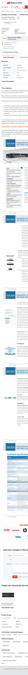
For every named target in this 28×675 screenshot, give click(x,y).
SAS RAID (18, 621)
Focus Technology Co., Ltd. (19, 668)
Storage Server (18, 656)
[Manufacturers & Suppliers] (14, 2)
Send (15, 577)
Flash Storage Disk (7, 656)
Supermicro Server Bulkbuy (9, 660)
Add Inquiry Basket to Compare (10, 52)
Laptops (4, 621)
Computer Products (10, 11)
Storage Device (19, 11)
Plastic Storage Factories (9, 653)
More (3, 663)
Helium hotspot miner (7, 627)
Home (3, 11)
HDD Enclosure (6, 641)
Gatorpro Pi (18, 624)
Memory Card (16, 641)
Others (17, 627)
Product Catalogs (23, 618)
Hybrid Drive (6, 645)
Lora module (5, 624)
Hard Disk (26, 11)
